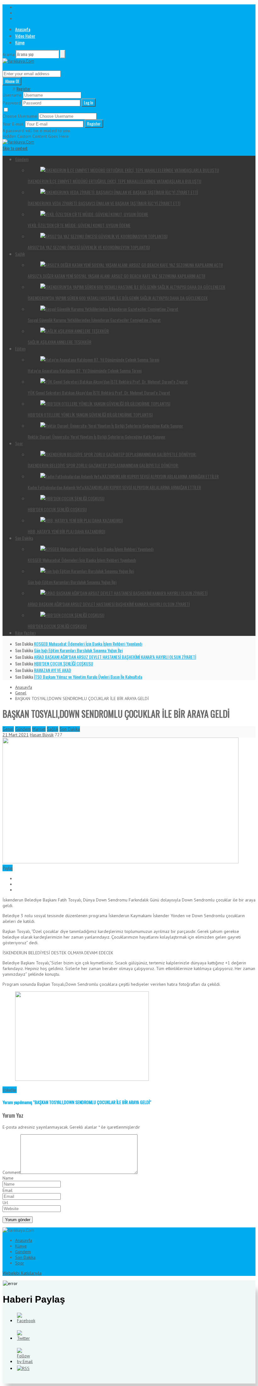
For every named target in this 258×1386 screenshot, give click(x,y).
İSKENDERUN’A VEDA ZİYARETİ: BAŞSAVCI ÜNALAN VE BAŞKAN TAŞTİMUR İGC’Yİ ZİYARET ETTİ (104, 203)
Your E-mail (13, 124)
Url (5, 1202)
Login (7, 88)
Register (23, 88)
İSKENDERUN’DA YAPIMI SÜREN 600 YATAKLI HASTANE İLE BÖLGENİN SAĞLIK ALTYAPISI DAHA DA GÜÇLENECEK (118, 298)
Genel (20, 693)
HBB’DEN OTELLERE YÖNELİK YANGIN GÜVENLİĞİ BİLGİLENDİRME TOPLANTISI (90, 414)
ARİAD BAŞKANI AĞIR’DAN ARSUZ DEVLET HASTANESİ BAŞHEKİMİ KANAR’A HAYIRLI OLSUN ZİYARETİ (109, 604)
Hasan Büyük (41, 735)
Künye (20, 42)
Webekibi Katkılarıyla (22, 1273)
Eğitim (20, 348)
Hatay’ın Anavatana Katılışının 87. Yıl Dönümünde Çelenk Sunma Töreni (85, 370)
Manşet (39, 729)
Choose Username (20, 116)
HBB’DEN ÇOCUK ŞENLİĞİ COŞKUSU (57, 509)
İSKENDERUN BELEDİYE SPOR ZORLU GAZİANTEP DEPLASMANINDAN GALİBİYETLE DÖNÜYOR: (103, 465)
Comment (11, 1172)
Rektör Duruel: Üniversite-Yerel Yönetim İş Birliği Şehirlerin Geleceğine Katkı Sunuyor (96, 436)
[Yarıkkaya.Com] (18, 61)
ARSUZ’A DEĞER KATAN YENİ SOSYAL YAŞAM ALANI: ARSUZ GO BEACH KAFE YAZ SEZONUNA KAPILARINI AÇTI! (116, 275)
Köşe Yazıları (25, 632)
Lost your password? (58, 110)
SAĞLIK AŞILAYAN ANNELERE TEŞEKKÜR (59, 342)
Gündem (22, 159)
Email (8, 1190)
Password (12, 103)
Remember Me (24, 110)
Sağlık (20, 253)
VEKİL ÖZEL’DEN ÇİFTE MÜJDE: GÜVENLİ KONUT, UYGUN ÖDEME (79, 225)
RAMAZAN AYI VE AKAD (52, 670)
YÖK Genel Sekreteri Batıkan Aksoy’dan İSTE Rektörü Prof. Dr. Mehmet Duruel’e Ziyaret (99, 392)
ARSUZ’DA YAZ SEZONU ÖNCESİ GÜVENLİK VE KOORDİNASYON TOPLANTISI (89, 247)
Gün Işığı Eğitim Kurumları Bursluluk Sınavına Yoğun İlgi (72, 582)
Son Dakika (24, 538)
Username (12, 95)
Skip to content (15, 148)
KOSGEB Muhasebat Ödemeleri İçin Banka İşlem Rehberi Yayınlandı (82, 560)
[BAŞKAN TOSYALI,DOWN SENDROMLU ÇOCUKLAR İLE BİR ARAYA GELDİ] (120, 862)
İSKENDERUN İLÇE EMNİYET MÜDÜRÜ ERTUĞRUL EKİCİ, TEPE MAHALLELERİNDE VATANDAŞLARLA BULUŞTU (114, 181)
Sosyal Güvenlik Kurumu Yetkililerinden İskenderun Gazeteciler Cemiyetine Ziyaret (94, 320)
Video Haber (25, 35)
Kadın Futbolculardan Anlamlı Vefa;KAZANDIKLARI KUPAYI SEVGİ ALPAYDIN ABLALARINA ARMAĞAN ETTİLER (114, 487)
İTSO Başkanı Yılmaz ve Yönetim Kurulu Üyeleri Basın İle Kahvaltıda (88, 676)
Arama (8, 54)
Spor (19, 443)
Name (8, 1178)
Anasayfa (22, 29)
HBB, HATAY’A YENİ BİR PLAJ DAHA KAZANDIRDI (66, 531)
